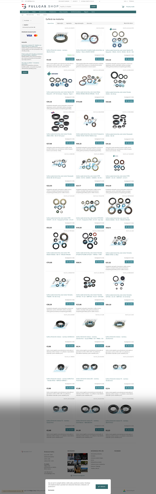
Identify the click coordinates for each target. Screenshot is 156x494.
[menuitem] (25, 12)
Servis (92, 460)
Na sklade (27, 20)
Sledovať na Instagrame (79, 475)
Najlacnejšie (60, 23)
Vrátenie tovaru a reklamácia (98, 464)
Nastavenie (51, 490)
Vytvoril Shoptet (130, 490)
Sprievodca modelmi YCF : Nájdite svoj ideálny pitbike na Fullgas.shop (31, 45)
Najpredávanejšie (79, 23)
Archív (25, 72)
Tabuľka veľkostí (95, 468)
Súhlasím (102, 486)
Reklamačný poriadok (96, 462)
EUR (125, 1)
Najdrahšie (69, 23)
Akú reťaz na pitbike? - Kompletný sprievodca (30, 63)
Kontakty (75, 1)
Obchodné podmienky (64, 1)
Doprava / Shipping (95, 466)
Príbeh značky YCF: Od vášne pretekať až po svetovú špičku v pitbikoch (32, 54)
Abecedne (89, 23)
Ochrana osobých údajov (87, 1)
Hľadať (93, 6)
